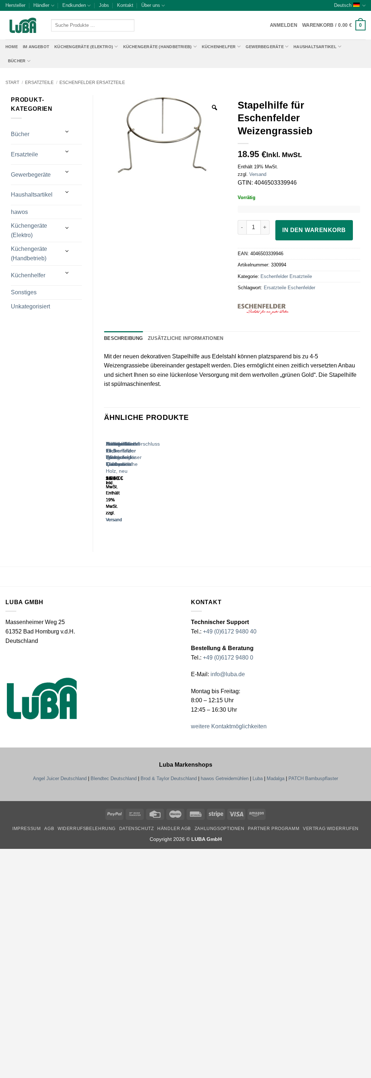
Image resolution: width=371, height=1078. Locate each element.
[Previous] (107, 483)
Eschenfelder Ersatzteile (92, 82)
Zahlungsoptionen (220, 828)
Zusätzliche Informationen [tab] (185, 338)
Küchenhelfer (219, 47)
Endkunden (74, 5)
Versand (257, 174)
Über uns (150, 5)
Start (12, 82)
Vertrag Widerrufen (331, 828)
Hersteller (15, 5)
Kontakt (125, 5)
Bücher (16, 61)
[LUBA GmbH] (22, 25)
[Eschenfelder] (274, 309)
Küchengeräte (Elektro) (83, 47)
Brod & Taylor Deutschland (169, 778)
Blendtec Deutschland (114, 778)
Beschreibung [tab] (123, 338)
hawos (19, 212)
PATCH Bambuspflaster (313, 778)
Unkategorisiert (30, 306)
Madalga (275, 778)
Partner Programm (273, 828)
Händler (41, 5)
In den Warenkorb (314, 230)
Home (11, 47)
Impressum (26, 828)
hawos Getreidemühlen (225, 778)
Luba (258, 778)
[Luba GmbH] (41, 698)
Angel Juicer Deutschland (60, 778)
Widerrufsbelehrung (87, 828)
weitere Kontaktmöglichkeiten (229, 726)
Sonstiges (24, 292)
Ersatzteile (39, 82)
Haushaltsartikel (315, 47)
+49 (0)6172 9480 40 (230, 631)
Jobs (104, 5)
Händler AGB (174, 828)
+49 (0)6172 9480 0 (228, 657)
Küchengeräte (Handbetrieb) (157, 47)
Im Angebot (36, 47)
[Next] (127, 483)
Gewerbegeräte (265, 47)
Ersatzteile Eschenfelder (289, 287)
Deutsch (342, 5)
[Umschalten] (67, 132)
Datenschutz (136, 828)
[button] (334, 25)
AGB (49, 828)
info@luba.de (227, 674)
